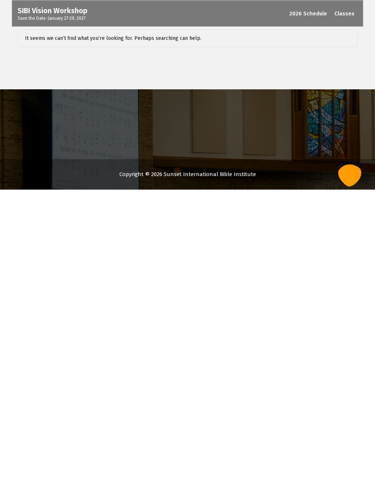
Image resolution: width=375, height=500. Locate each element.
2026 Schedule (308, 13)
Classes (344, 13)
